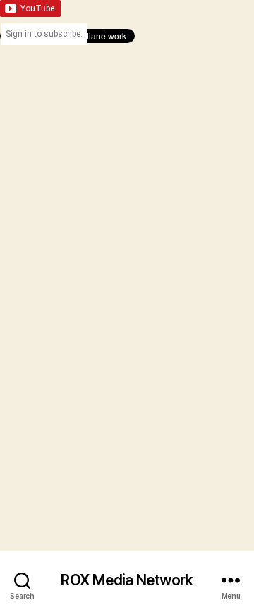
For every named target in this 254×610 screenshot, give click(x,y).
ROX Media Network (127, 580)
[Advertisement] (127, 170)
